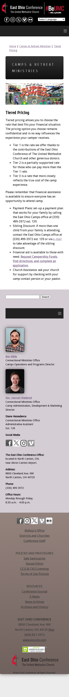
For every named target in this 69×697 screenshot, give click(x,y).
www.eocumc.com (34, 640)
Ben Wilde (11, 356)
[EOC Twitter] (18, 20)
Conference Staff (34, 541)
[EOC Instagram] (12, 20)
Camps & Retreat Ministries (35, 46)
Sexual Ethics (34, 563)
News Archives (34, 602)
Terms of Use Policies (34, 574)
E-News (35, 596)
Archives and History (34, 607)
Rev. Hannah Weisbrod (19, 397)
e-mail (57, 239)
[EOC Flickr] (30, 20)
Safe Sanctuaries (34, 558)
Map (51, 629)
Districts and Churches (34, 535)
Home (12, 46)
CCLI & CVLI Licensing (34, 569)
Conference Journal (34, 591)
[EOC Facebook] (6, 20)
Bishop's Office (35, 530)
